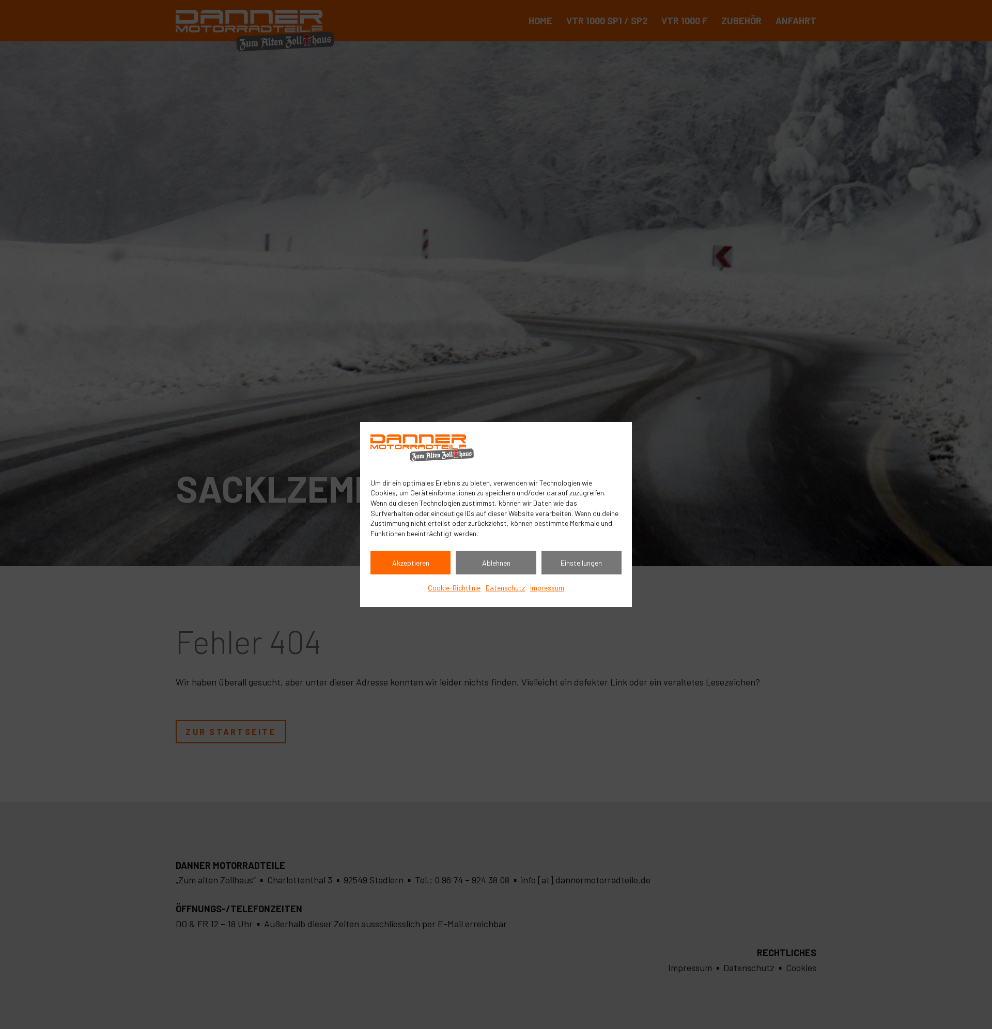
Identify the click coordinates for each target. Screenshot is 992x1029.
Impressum (547, 587)
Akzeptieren (410, 562)
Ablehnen (496, 562)
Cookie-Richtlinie (454, 587)
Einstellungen (581, 562)
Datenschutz (505, 587)
